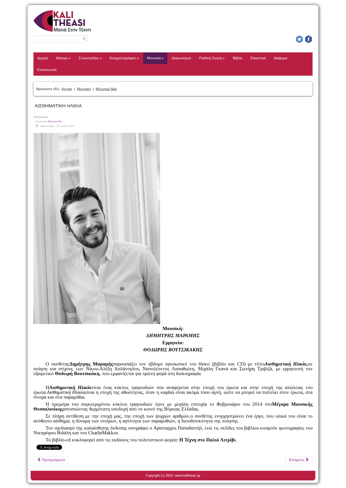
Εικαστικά (258, 58)
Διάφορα (280, 58)
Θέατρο (62, 58)
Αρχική (42, 58)
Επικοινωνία (46, 70)
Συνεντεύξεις (89, 58)
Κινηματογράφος (123, 58)
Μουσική (154, 58)
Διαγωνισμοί (181, 58)
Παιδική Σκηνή (210, 58)
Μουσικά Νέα (106, 89)
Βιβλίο (237, 58)
